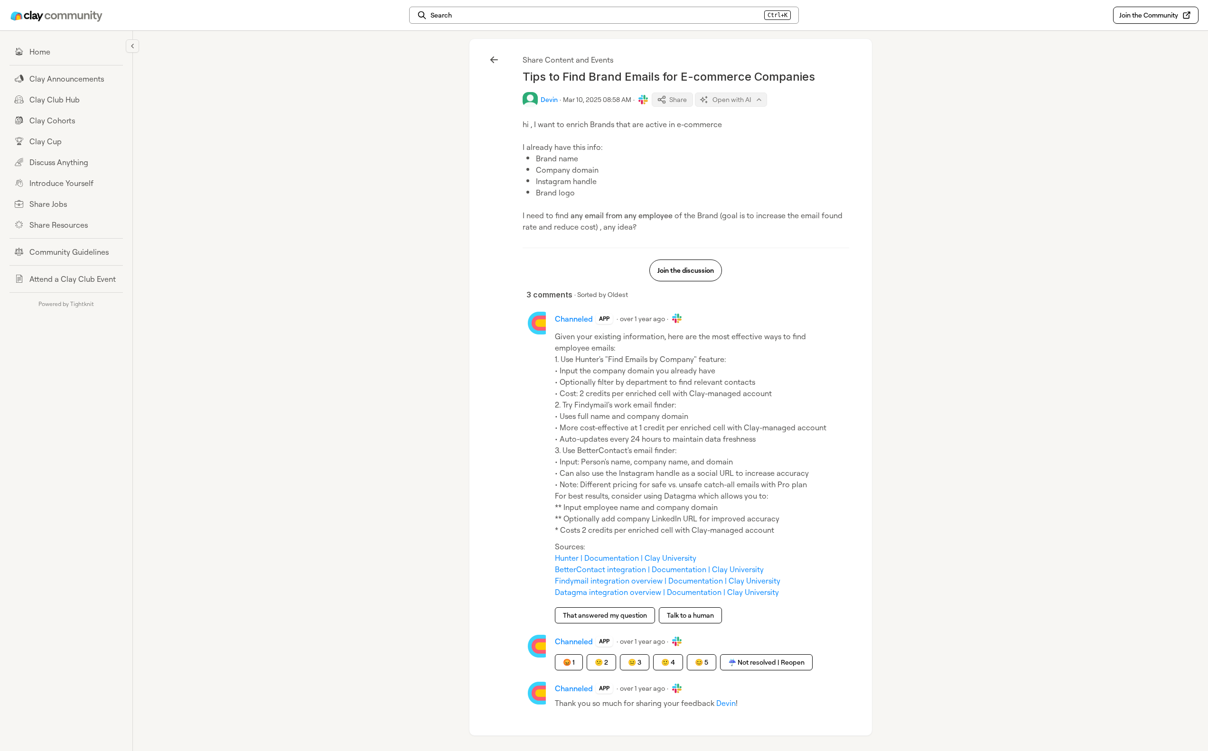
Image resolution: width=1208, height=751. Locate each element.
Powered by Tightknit (66, 303)
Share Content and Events (568, 60)
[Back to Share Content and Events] (494, 59)
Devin (726, 703)
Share (678, 99)
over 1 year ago (642, 319)
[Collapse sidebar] (132, 46)
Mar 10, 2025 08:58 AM (597, 99)
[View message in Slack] (643, 99)
